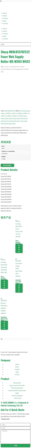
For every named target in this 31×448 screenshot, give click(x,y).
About (5, 16)
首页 (2, 66)
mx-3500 (7, 113)
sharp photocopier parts (8, 123)
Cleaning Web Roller (15, 66)
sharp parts (23, 121)
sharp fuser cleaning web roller (10, 121)
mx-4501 (24, 113)
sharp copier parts (6, 118)
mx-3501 (12, 113)
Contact (5, 23)
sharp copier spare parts (19, 118)
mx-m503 (19, 116)
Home (5, 13)
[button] (15, 26)
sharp (25, 116)
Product (5, 18)
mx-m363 (7, 116)
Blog (4, 21)
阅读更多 (19, 248)
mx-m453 (13, 116)
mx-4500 (18, 113)
